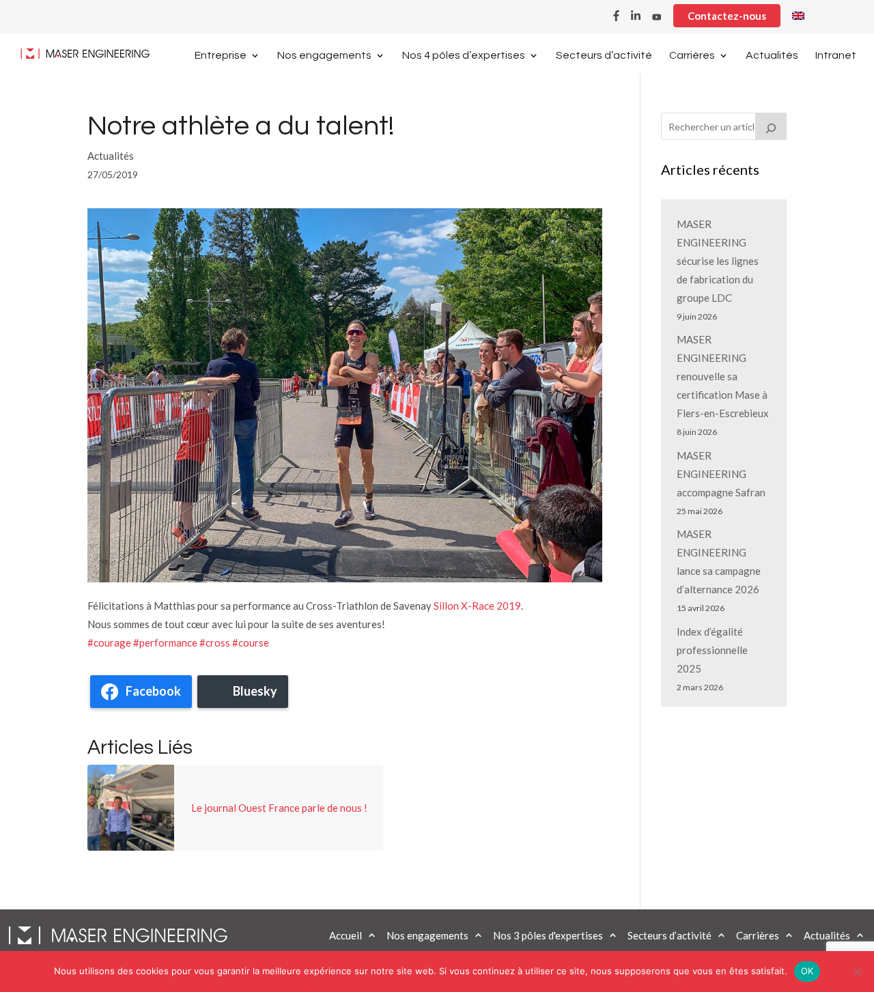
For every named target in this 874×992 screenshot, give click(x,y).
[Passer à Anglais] (798, 19)
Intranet (835, 56)
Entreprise (220, 56)
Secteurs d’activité (604, 56)
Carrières (692, 56)
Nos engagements (324, 56)
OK (807, 970)
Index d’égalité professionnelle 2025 (712, 650)
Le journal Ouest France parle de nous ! (279, 808)
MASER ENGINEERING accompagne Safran (721, 473)
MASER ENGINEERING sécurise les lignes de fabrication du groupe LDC (718, 261)
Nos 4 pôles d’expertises (463, 56)
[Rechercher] (771, 126)
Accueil (345, 935)
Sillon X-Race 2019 (477, 605)
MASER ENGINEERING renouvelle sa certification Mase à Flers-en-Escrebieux (723, 376)
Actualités (772, 56)
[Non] (857, 971)
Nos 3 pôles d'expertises (548, 935)
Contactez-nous (727, 16)
